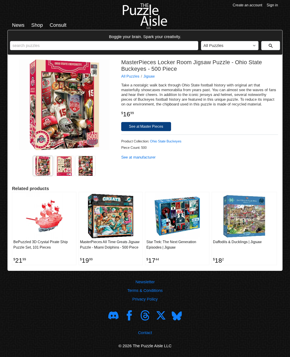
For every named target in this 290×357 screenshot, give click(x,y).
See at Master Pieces (146, 126)
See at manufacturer (138, 157)
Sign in (272, 5)
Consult (58, 25)
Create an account (247, 5)
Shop (37, 25)
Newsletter (145, 282)
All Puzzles (130, 76)
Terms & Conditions (145, 290)
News (18, 25)
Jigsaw (149, 76)
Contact (145, 332)
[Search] (270, 45)
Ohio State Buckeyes (165, 141)
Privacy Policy (145, 299)
